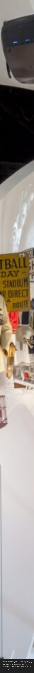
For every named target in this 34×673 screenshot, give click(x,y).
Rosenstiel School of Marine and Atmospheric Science (17, 657)
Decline (15, 670)
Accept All (6, 670)
